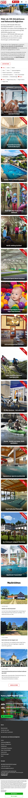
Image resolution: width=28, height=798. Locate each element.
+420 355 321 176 (5, 766)
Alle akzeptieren (14, 793)
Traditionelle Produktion (8, 74)
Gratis (8, 67)
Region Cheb (5, 81)
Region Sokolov (21, 79)
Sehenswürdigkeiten (16, 70)
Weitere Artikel (14, 685)
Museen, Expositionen (7, 72)
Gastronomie (5, 76)
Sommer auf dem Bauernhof (8, 608)
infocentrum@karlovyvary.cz (7, 768)
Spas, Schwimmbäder (19, 74)
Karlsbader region (4, 773)
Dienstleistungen (14, 76)
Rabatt (13, 67)
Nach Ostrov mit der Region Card (10, 640)
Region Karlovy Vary (11, 79)
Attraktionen (17, 72)
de (21, 2)
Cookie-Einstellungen (3, 791)
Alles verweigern (14, 796)
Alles (4, 67)
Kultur (8, 70)
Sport (21, 76)
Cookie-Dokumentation (3, 790)
